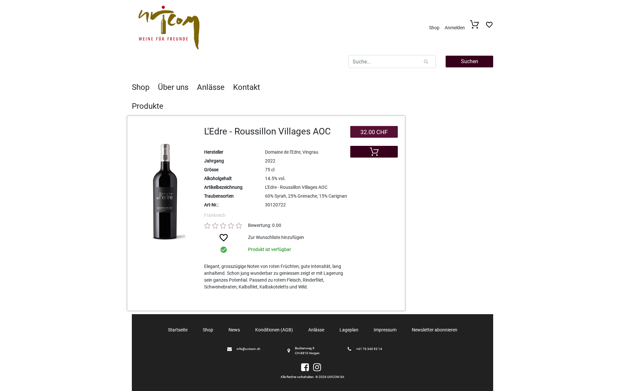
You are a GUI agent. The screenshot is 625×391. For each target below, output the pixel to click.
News (234, 329)
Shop (434, 27)
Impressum (385, 329)
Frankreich (215, 215)
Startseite (178, 329)
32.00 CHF (374, 132)
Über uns (173, 87)
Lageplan (349, 329)
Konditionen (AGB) (274, 329)
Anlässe (211, 87)
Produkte (147, 106)
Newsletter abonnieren (434, 329)
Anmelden (455, 27)
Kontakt (246, 87)
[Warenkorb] (476, 27)
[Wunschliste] (489, 27)
